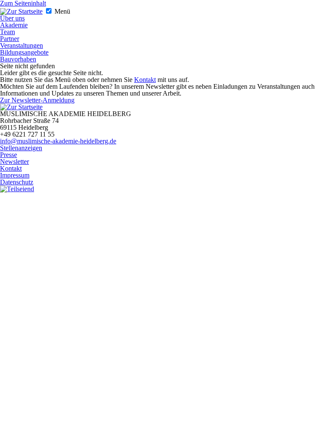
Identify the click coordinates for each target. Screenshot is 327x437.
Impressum (14, 175)
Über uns (12, 18)
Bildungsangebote (24, 52)
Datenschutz (16, 182)
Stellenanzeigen (21, 147)
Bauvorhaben (18, 59)
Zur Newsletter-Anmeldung (37, 100)
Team (7, 31)
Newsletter (14, 161)
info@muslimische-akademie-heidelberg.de (58, 141)
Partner (9, 38)
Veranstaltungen (21, 45)
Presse (8, 154)
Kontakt (145, 79)
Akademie (14, 25)
